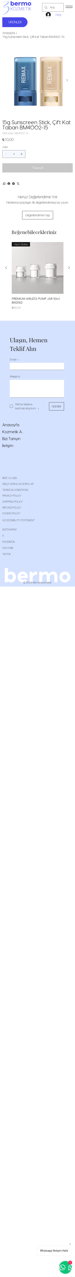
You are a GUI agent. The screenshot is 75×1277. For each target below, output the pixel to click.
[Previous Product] (6, 267)
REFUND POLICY (11, 507)
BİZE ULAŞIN (9, 477)
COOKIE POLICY (11, 513)
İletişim (7, 446)
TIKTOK (6, 554)
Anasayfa (10, 425)
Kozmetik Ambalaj (14, 432)
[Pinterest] (13, 184)
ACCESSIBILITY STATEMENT (18, 520)
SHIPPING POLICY (12, 501)
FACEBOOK (8, 541)
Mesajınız (15, 376)
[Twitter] (18, 184)
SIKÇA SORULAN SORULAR (17, 483)
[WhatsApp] (4, 184)
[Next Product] (69, 267)
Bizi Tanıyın (11, 439)
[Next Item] (67, 80)
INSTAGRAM (9, 529)
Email (14, 359)
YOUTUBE (7, 547)
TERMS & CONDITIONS (15, 489)
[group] (37, 278)
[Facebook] (9, 184)
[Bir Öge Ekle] (21, 154)
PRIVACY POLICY (11, 495)
